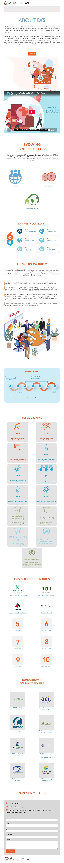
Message (8, 840)
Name (8, 818)
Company (9, 835)
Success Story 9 (17, 667)
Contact (8, 823)
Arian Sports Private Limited (17, 613)
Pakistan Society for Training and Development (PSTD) (46, 756)
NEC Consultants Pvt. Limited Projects (17, 755)
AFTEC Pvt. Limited (18, 708)
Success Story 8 (46, 648)
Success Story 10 (46, 666)
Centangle (17, 731)
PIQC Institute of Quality (17, 780)
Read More (32, 54)
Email (7, 829)
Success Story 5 (17, 631)
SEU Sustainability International (46, 780)
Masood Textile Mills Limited (46, 595)
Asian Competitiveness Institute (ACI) (46, 709)
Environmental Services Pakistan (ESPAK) (46, 732)
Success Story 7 (17, 649)
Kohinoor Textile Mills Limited (18, 595)
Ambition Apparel (46, 613)
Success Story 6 (46, 630)
